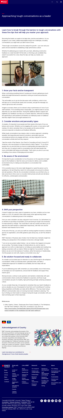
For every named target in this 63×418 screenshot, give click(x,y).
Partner (44, 365)
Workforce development (45, 369)
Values (53, 374)
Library (6, 374)
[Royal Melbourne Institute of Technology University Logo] (4, 2)
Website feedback (15, 402)
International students (15, 386)
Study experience (25, 369)
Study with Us (15, 366)
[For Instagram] (49, 400)
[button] (57, 2)
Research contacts (34, 384)
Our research (35, 368)
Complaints (24, 402)
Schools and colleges (54, 379)
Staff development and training (45, 374)
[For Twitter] (45, 400)
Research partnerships (45, 377)
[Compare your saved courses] (53, 2)
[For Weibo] (59, 400)
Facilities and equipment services (45, 382)
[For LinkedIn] (52, 400)
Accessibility (5, 402)
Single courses (14, 379)
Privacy (28, 400)
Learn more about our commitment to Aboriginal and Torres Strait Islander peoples (15, 353)
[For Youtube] (56, 400)
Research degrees (34, 377)
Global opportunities (25, 378)
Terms (23, 400)
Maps (5, 377)
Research (34, 365)
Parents (14, 389)
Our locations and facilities (56, 383)
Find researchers (35, 381)
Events (6, 372)
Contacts (6, 381)
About (53, 365)
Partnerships (35, 374)
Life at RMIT (25, 365)
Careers (6, 379)
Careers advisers (14, 392)
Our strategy (54, 368)
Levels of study (14, 370)
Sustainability (54, 377)
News (5, 370)
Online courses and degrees (15, 375)
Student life (25, 372)
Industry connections (25, 382)
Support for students (25, 375)
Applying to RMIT (15, 382)
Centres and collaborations (35, 371)
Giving (43, 385)
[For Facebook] (41, 400)
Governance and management (55, 371)
